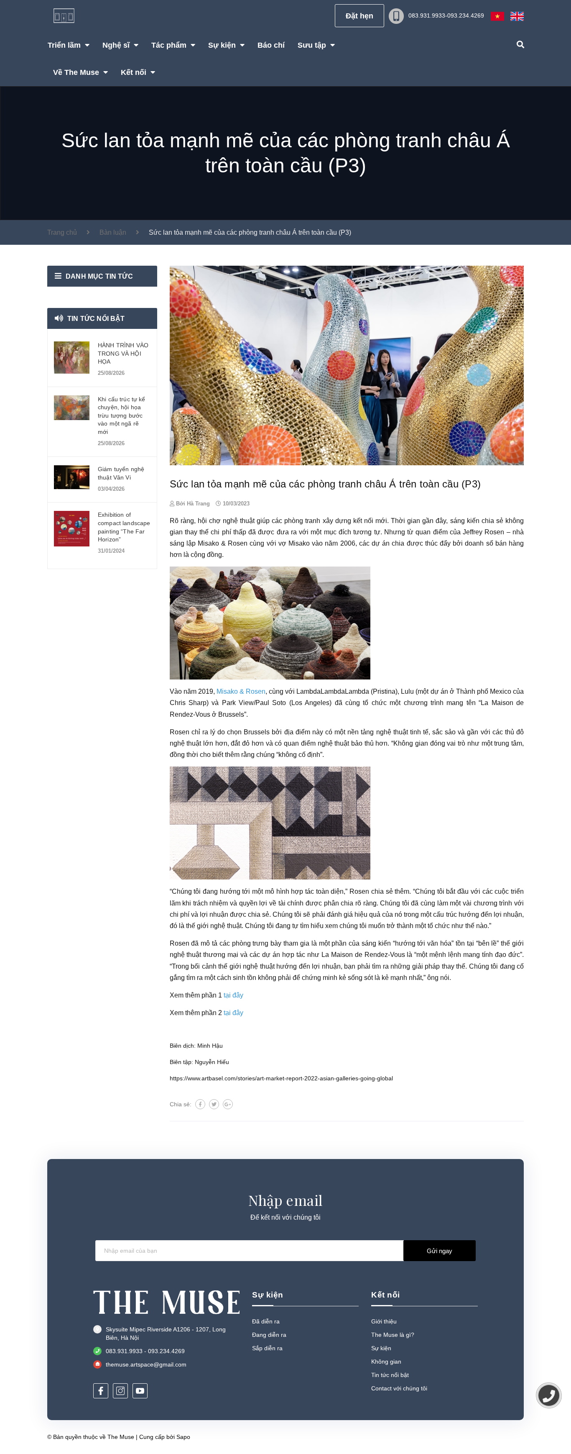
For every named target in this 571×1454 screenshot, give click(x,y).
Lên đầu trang (496, 1436)
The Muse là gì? (392, 1334)
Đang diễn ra (269, 1334)
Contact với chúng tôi (399, 1388)
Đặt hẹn (359, 16)
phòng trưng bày (257, 943)
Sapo (183, 1436)
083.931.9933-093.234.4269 (446, 15)
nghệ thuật (392, 732)
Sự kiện (381, 1348)
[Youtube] (140, 1390)
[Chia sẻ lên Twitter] (214, 1104)
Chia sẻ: (180, 1104)
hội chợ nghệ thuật (226, 520)
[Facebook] (100, 1390)
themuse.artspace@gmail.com (146, 1364)
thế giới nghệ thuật (246, 966)
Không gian (386, 1361)
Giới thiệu (384, 1321)
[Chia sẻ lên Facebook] (200, 1104)
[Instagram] (120, 1390)
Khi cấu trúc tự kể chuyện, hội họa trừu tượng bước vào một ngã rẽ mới (121, 415)
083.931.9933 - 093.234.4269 (145, 1351)
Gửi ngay (439, 1250)
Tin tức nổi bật (96, 318)
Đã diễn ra (266, 1321)
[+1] (228, 1104)
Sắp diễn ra (267, 1348)
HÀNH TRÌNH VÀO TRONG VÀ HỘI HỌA (123, 353)
